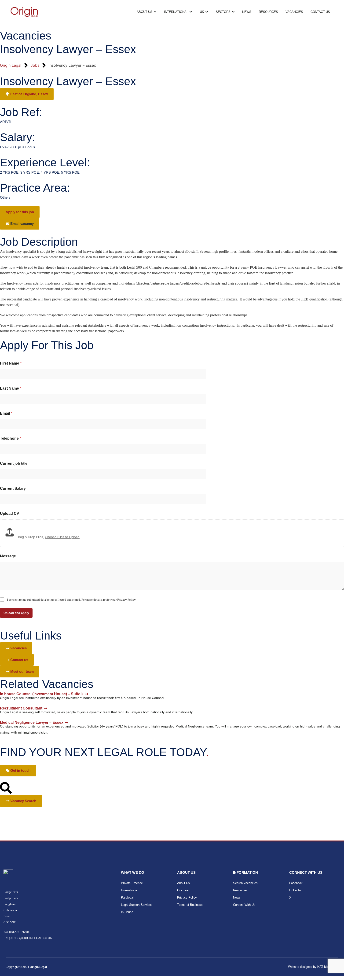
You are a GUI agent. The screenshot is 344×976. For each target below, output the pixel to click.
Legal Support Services (137, 905)
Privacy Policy (187, 897)
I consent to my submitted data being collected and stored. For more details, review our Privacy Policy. (71, 599)
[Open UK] (206, 11)
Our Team (183, 890)
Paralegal (127, 897)
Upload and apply (16, 613)
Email (6, 413)
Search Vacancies (245, 883)
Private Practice (132, 883)
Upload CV (9, 513)
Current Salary (13, 488)
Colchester (11, 910)
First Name (11, 363)
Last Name (10, 388)
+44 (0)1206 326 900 (17, 932)
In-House (127, 912)
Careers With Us (244, 905)
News (237, 897)
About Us (183, 883)
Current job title (13, 463)
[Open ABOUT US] (155, 11)
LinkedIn (295, 890)
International (129, 890)
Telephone (10, 438)
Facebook (296, 883)
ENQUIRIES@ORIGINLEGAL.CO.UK (28, 938)
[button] (19, 224)
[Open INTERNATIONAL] (190, 11)
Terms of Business (190, 905)
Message (8, 556)
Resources (240, 890)
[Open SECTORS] (233, 11)
